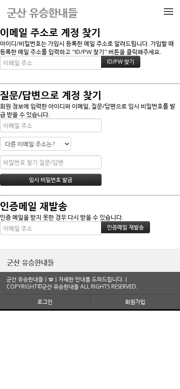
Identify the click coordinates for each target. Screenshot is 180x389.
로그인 (45, 302)
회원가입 (135, 302)
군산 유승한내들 (30, 262)
